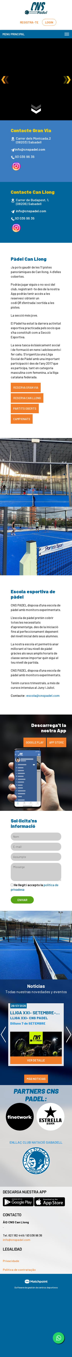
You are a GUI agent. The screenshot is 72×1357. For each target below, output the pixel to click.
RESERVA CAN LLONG (27, 398)
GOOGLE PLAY (35, 742)
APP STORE (56, 742)
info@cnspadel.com (16, 1239)
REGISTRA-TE (29, 22)
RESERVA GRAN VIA (25, 387)
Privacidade (11, 1261)
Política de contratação (19, 1269)
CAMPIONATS (21, 419)
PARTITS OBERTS (24, 408)
